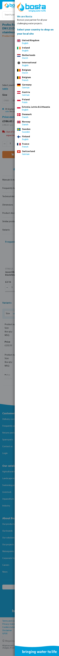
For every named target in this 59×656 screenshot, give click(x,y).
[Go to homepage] (13, 5)
